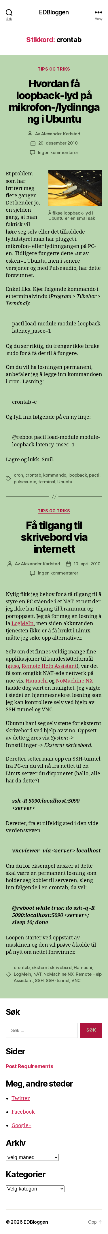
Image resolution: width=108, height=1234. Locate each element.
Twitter (21, 1098)
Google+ (21, 1125)
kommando (54, 475)
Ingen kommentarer (58, 152)
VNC (76, 980)
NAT (37, 974)
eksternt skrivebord (52, 967)
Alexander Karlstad (60, 134)
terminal (46, 481)
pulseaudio (25, 481)
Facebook (23, 1112)
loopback (78, 475)
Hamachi (37, 681)
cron (18, 475)
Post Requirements (29, 1066)
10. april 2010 (87, 563)
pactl (94, 475)
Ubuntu (64, 481)
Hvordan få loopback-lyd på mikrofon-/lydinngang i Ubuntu (54, 101)
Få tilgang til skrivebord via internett (54, 537)
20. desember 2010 (58, 143)
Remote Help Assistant (49, 666)
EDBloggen (54, 12)
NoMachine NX (74, 681)
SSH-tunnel (57, 980)
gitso (13, 666)
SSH (39, 980)
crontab (33, 475)
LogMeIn (23, 623)
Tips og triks (54, 69)
